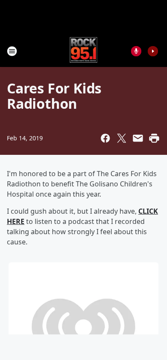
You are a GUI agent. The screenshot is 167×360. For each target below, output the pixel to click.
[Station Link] (84, 51)
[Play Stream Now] (153, 51)
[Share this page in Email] (138, 138)
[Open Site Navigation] (12, 51)
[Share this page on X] (122, 138)
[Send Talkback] (136, 51)
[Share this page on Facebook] (105, 138)
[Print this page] (154, 138)
